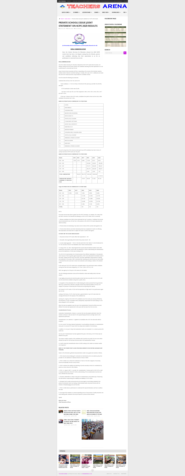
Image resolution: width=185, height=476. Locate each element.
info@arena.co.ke (87, 473)
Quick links (65, 12)
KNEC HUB (105, 12)
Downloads (115, 12)
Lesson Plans (86, 12)
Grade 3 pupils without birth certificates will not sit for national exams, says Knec (72, 412)
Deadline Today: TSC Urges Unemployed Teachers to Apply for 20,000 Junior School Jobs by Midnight (87, 1)
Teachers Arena (67, 416)
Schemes (75, 12)
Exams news (70, 28)
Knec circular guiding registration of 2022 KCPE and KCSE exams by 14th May (94, 412)
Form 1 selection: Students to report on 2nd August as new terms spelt (71, 421)
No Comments (78, 28)
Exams (96, 12)
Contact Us (116, 473)
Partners (123, 473)
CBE (124, 12)
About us (109, 473)
